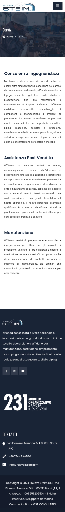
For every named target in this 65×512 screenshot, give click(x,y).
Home (9, 36)
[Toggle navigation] (57, 6)
